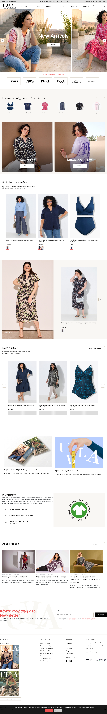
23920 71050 (89, 649)
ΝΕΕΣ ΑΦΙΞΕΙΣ (25, 6)
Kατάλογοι (5, 1)
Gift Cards (69, 648)
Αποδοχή (49, 711)
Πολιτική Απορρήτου (46, 656)
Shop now (53, 44)
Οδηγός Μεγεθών (45, 651)
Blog (3, 574)
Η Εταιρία (69, 643)
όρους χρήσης (72, 619)
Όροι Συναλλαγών (45, 658)
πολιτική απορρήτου (88, 619)
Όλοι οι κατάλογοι (10, 699)
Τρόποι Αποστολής (45, 646)
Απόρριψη (57, 711)
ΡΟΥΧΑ (38, 6)
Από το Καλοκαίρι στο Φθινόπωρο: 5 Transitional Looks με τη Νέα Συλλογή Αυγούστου (85, 579)
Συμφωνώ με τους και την (76, 619)
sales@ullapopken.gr (91, 652)
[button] (2, 40)
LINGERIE (62, 6)
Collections (8, 574)
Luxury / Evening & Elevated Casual (16, 577)
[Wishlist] (34, 195)
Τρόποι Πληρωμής (45, 643)
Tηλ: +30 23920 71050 (99, 1)
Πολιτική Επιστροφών (46, 648)
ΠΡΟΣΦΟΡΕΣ (85, 6)
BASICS (73, 6)
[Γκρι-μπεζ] (42, 248)
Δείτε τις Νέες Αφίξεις (95, 348)
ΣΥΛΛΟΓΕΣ (49, 6)
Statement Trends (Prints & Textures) (51, 577)
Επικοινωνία (88, 1)
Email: (57, 611)
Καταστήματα (12, 1)
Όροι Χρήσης (44, 661)
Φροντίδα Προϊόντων (46, 653)
